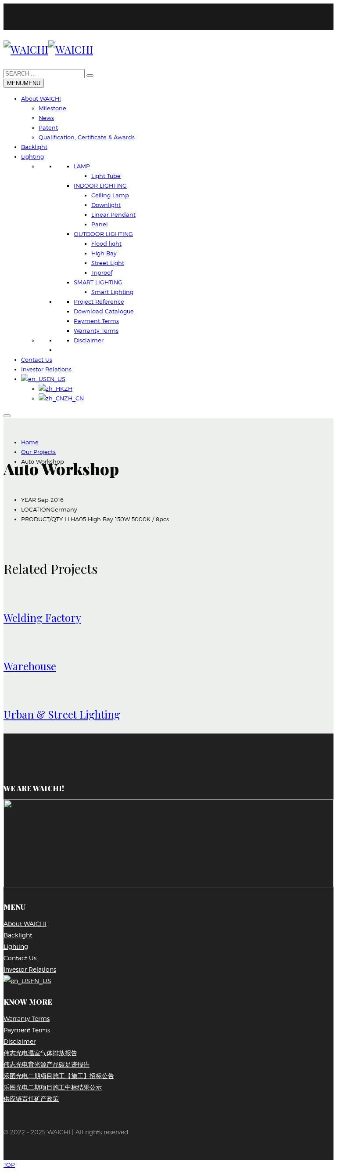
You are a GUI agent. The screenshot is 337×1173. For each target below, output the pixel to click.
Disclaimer (89, 340)
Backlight (34, 146)
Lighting (32, 156)
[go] (89, 75)
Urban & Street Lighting (62, 714)
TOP (9, 1164)
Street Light (107, 262)
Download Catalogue (104, 311)
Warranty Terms (96, 330)
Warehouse (30, 666)
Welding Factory (42, 617)
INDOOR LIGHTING (100, 185)
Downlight (106, 204)
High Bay (104, 253)
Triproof (101, 272)
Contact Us (36, 359)
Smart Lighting (112, 291)
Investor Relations (46, 369)
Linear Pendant (113, 214)
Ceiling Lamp (110, 195)
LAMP (82, 166)
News (46, 117)
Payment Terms (96, 320)
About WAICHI (41, 98)
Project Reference (99, 301)
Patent (48, 127)
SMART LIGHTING (98, 282)
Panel (99, 224)
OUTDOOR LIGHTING (103, 233)
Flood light (106, 243)
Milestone (52, 108)
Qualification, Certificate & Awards (87, 137)
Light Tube (106, 175)
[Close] (7, 415)
